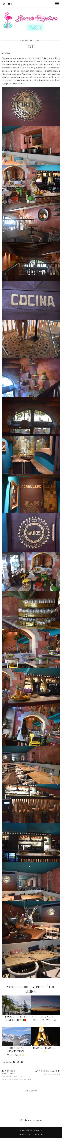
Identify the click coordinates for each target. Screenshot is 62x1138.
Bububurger (47, 1073)
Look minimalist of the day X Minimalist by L (16, 1077)
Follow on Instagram (32, 1119)
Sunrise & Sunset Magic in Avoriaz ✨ (44, 1020)
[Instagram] (4, 3)
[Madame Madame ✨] (45, 1036)
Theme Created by (31, 1135)
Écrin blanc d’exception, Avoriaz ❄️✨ (15, 1051)
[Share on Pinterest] (22, 1062)
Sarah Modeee (34, 1130)
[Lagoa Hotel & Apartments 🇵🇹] (16, 1005)
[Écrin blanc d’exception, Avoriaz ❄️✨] (16, 1036)
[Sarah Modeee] (31, 18)
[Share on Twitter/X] (18, 1062)
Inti (28, 58)
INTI (31, 46)
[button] (58, 3)
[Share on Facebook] (14, 1062)
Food (37, 41)
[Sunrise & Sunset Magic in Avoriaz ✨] (45, 1005)
